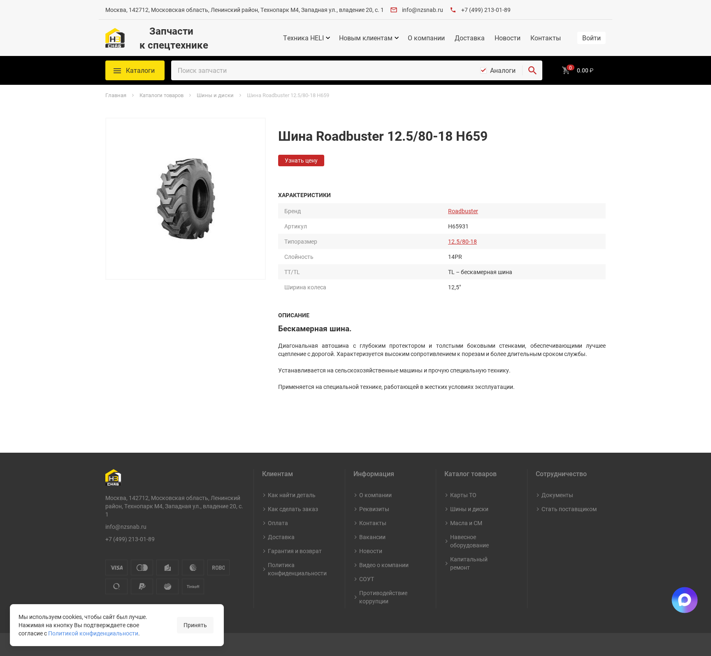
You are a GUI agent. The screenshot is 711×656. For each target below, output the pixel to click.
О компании (426, 37)
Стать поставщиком (569, 509)
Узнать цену (301, 160)
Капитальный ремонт (469, 563)
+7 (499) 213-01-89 (486, 10)
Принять (195, 625)
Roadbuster (463, 211)
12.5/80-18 (462, 241)
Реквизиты (374, 509)
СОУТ (366, 579)
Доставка (470, 37)
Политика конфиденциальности (297, 569)
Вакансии (372, 537)
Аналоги (503, 70)
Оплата (278, 523)
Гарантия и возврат (295, 551)
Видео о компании (384, 565)
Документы (557, 495)
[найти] (532, 70)
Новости (507, 37)
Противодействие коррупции (383, 597)
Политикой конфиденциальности (93, 633)
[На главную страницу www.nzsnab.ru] (115, 38)
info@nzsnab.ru (422, 10)
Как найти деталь (292, 495)
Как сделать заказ (293, 509)
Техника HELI (303, 37)
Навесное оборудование (469, 541)
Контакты (545, 37)
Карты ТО (463, 495)
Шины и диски (469, 509)
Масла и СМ (466, 523)
